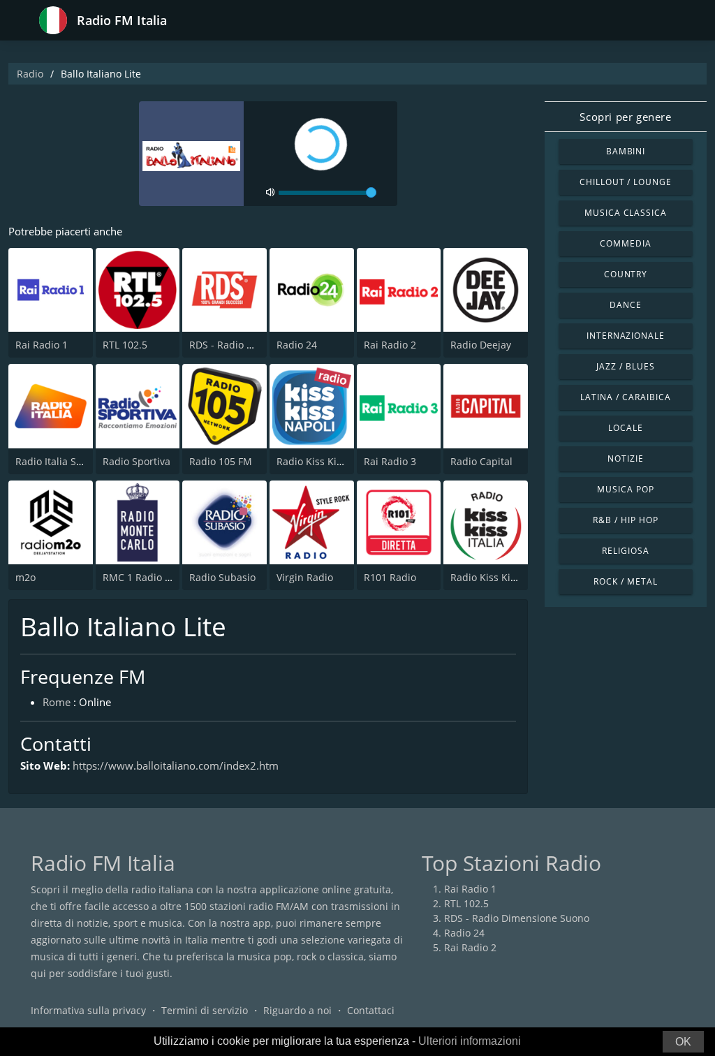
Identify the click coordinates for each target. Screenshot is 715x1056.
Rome (57, 702)
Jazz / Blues (625, 366)
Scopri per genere (625, 117)
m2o (25, 577)
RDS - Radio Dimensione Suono (516, 918)
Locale (625, 428)
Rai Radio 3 (390, 461)
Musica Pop (625, 489)
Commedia (625, 243)
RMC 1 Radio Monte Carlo (162, 577)
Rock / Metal (626, 581)
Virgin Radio (305, 577)
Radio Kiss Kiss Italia (498, 577)
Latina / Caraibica (625, 397)
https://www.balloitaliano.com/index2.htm (176, 765)
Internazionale (626, 336)
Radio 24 (297, 344)
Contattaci (371, 1010)
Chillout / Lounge (626, 182)
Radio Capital (481, 461)
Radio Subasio (222, 577)
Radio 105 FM (220, 461)
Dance (626, 305)
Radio (30, 73)
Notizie (625, 458)
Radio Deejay (480, 344)
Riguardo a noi (297, 1010)
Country (626, 274)
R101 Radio (390, 577)
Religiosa (625, 551)
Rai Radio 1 (41, 344)
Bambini (626, 151)
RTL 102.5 (125, 344)
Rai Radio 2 (390, 344)
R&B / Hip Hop (625, 520)
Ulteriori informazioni (469, 1041)
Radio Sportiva (136, 461)
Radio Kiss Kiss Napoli (328, 461)
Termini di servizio (204, 1010)
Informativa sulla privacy (88, 1010)
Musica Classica (625, 213)
